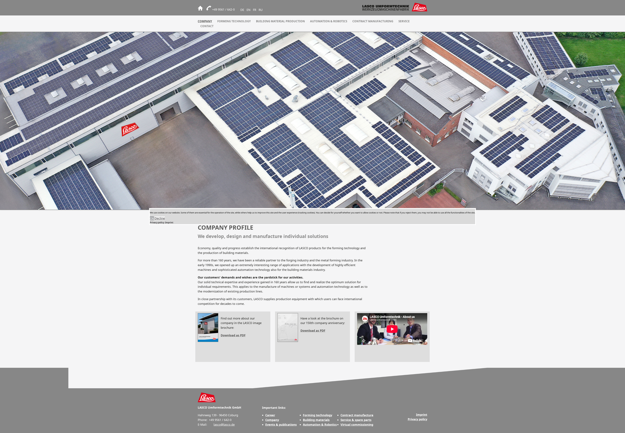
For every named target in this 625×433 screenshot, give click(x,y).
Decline (160, 218)
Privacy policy (157, 222)
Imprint (169, 222)
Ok (152, 218)
